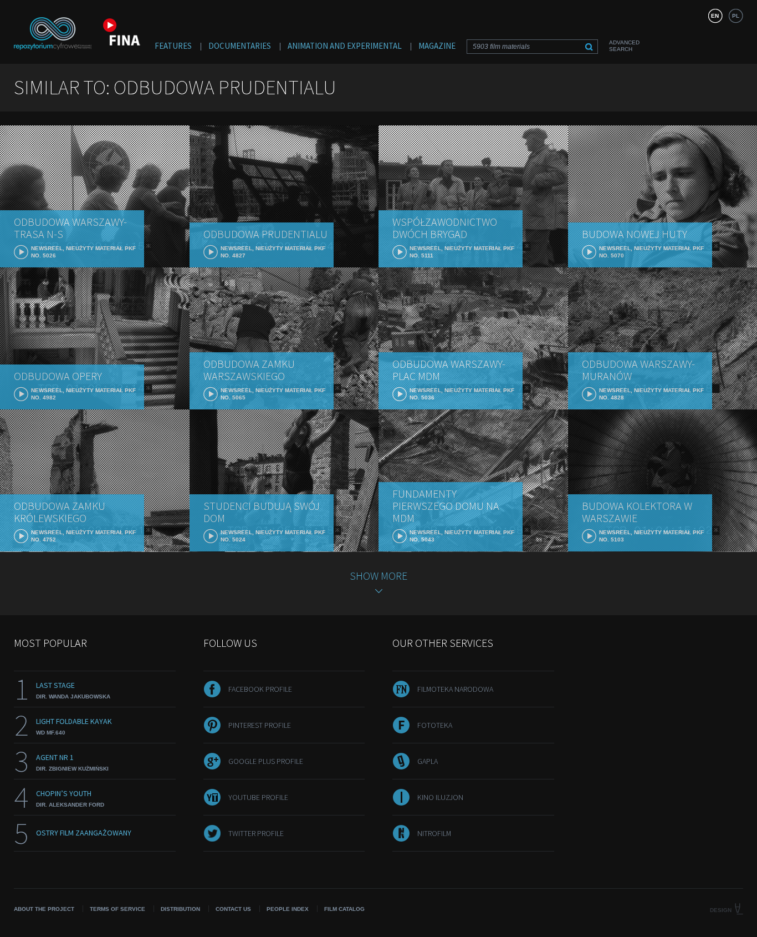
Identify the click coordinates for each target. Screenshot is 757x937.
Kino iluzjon (440, 797)
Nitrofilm (434, 833)
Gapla (427, 761)
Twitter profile (256, 833)
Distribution (180, 909)
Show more (378, 576)
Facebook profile (260, 689)
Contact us (233, 909)
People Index (288, 909)
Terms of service (117, 909)
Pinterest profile (259, 725)
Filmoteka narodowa (455, 689)
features (173, 45)
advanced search (624, 45)
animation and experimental (345, 45)
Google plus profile (265, 761)
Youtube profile (258, 797)
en (715, 16)
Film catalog (344, 909)
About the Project (44, 909)
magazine (437, 45)
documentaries (239, 45)
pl (735, 16)
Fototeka (434, 725)
